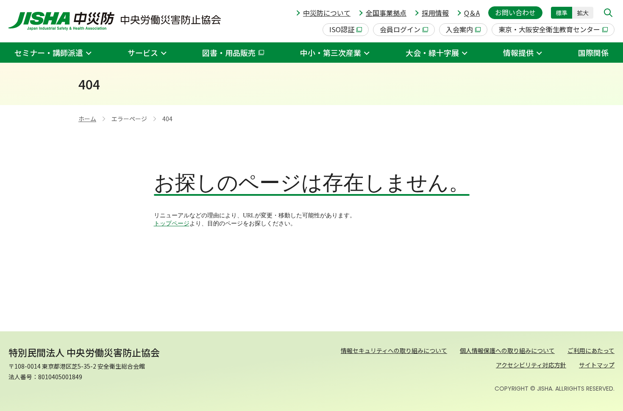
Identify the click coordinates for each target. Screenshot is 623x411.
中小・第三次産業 (330, 52)
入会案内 (459, 29)
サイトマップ (597, 365)
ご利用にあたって (591, 350)
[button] (608, 12)
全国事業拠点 (386, 13)
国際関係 (593, 52)
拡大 (583, 12)
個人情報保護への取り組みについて (507, 350)
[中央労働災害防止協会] (114, 21)
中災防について (326, 13)
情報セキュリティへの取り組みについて (394, 350)
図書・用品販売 (229, 52)
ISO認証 (341, 29)
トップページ (171, 223)
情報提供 (518, 52)
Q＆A (472, 13)
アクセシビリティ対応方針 (531, 365)
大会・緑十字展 (432, 52)
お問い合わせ (515, 12)
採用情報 (435, 13)
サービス (143, 52)
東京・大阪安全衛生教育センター (549, 29)
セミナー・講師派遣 (48, 52)
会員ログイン (400, 29)
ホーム (87, 118)
